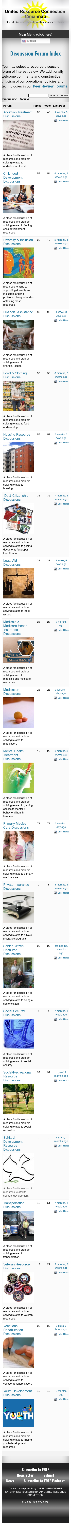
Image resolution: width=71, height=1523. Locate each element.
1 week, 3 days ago (61, 313)
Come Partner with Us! (37, 1501)
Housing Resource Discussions (16, 436)
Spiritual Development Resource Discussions (13, 1143)
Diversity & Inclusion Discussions (18, 241)
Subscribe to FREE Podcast (44, 1480)
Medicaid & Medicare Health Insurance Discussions (15, 627)
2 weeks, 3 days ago (61, 436)
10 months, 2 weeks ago (61, 949)
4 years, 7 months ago (61, 1139)
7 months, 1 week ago (61, 1012)
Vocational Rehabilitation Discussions (13, 1329)
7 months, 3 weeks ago (61, 497)
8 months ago (61, 623)
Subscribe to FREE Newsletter (33, 1472)
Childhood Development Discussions (13, 177)
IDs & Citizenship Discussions (15, 497)
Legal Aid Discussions (12, 562)
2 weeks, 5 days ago (61, 113)
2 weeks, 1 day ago (61, 825)
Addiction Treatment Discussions (18, 114)
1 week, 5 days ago (61, 562)
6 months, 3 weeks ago (61, 175)
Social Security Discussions (14, 1012)
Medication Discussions (12, 691)
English (31, 40)
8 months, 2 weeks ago (61, 374)
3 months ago (61, 1392)
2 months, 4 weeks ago (61, 241)
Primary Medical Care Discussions (16, 825)
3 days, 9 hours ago (61, 1327)
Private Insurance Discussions (16, 886)
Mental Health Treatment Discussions (13, 754)
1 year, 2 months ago (61, 1074)
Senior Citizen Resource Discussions (13, 949)
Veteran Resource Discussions (16, 1266)
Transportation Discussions (13, 1204)
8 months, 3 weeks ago (61, 886)
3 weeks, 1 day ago (61, 691)
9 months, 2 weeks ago (61, 1266)
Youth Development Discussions (17, 1392)
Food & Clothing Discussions (15, 375)
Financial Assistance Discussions (18, 313)
